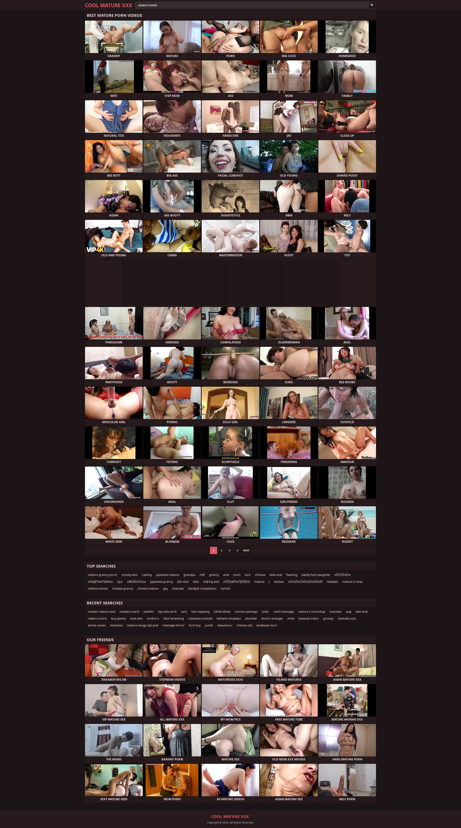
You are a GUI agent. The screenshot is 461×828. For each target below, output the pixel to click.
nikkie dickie (222, 612)
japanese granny (161, 582)
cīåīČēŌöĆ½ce (136, 582)
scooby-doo (130, 575)
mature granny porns (102, 575)
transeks (336, 612)
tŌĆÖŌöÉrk (343, 575)
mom (236, 575)
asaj (348, 612)
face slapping (200, 612)
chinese (260, 575)
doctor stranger (272, 618)
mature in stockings (311, 612)
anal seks (136, 618)
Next (246, 550)
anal (226, 575)
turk (247, 575)
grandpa (189, 575)
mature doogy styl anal (142, 625)
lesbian (279, 582)
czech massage (283, 612)
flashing (291, 575)
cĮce (119, 582)
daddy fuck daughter (316, 575)
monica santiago (246, 612)
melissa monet (98, 588)
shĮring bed (211, 582)
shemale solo (347, 618)
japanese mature (167, 575)
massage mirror (174, 625)
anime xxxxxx (97, 625)
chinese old (244, 625)
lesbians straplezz (229, 618)
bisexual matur (309, 618)
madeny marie (129, 612)
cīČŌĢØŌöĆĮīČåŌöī (236, 582)
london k (153, 618)
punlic (209, 625)
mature (259, 582)
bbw (196, 582)
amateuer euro (266, 625)
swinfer (149, 612)
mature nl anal (352, 582)
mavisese (116, 625)
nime (290, 618)
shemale (178, 588)
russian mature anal (101, 612)
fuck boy (195, 625)
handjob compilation (202, 588)
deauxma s (225, 625)
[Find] (372, 5)
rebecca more (97, 618)
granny (214, 575)
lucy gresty (118, 618)
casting (147, 575)
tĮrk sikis (183, 582)
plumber (251, 618)
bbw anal (276, 575)
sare (184, 612)
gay (165, 588)
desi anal (362, 612)
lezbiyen (332, 582)
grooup (328, 618)
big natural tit (167, 612)
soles (265, 612)
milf (202, 575)
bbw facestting (174, 618)
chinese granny (122, 588)
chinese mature (148, 588)
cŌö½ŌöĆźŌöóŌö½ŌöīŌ (305, 582)
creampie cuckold (200, 618)
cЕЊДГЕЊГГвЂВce (100, 582)
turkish (225, 588)
